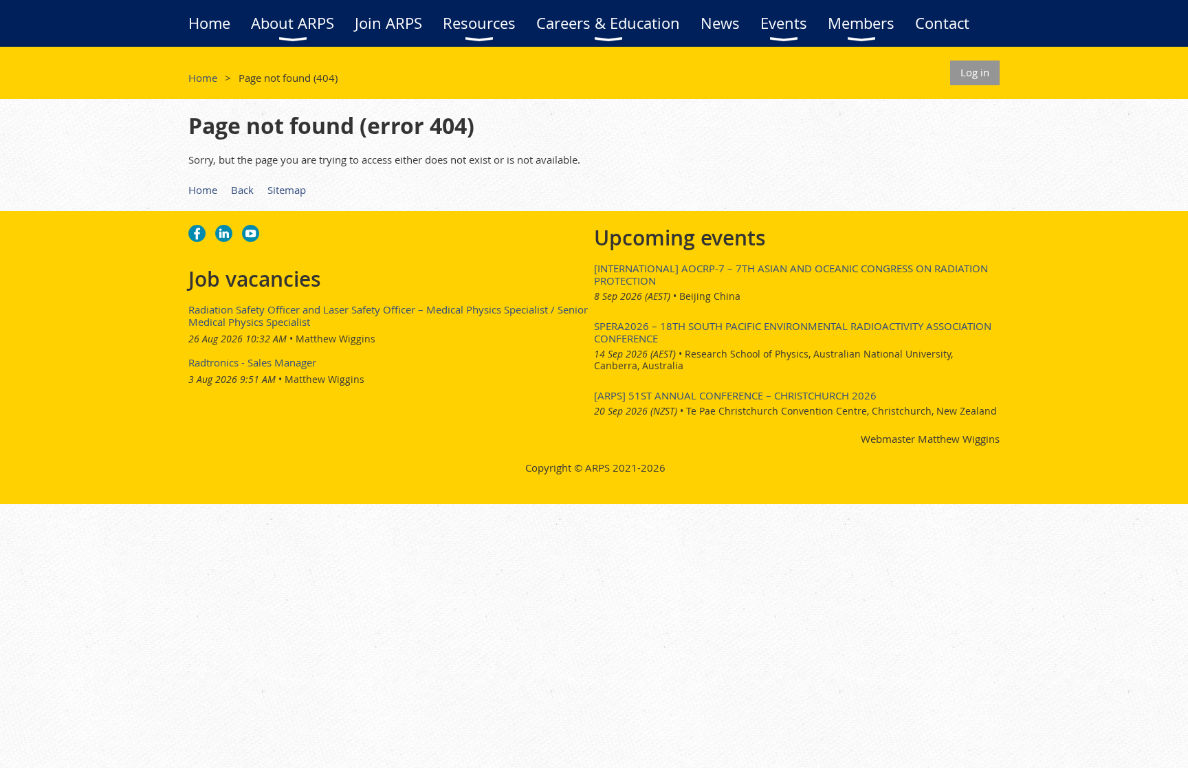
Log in (974, 72)
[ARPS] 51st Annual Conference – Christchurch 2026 (735, 395)
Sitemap (286, 190)
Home (202, 78)
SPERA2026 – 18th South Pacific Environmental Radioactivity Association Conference (792, 332)
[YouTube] (250, 233)
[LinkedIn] (223, 233)
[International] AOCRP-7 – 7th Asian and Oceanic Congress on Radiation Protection (791, 274)
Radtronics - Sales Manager (252, 362)
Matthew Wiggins (335, 338)
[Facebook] (197, 233)
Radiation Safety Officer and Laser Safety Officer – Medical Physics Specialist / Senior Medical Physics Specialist (388, 316)
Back (242, 190)
